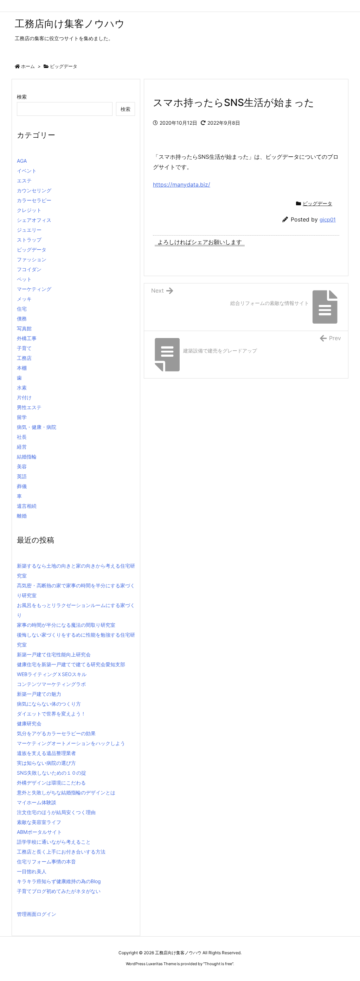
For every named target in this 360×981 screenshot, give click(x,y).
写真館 (24, 328)
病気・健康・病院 (36, 427)
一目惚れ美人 (31, 871)
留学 (22, 417)
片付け (24, 397)
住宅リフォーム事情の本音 (46, 861)
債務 (22, 318)
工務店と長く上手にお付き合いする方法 (61, 852)
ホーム (28, 66)
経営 (22, 447)
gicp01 (328, 219)
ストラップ (29, 240)
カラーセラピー (34, 200)
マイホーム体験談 (36, 802)
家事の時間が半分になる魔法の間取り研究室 (66, 625)
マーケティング (34, 289)
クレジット (29, 210)
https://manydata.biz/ (181, 184)
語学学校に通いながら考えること (54, 842)
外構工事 (27, 338)
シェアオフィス (34, 220)
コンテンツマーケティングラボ (51, 684)
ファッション (31, 259)
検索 (22, 97)
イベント (27, 171)
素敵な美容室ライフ (39, 822)
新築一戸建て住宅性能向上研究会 (54, 654)
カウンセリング (34, 190)
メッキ (24, 299)
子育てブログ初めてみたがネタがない (59, 891)
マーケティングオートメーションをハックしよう (71, 743)
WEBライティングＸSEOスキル (51, 674)
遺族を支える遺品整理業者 (46, 753)
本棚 (22, 368)
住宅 (22, 309)
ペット (24, 279)
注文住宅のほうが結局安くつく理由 (56, 812)
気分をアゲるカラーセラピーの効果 (56, 733)
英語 (22, 476)
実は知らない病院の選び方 (46, 763)
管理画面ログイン (36, 914)
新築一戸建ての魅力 (39, 694)
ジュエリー (29, 230)
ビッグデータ (63, 66)
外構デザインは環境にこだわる (51, 783)
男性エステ (29, 407)
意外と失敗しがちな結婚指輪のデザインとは (66, 792)
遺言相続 (27, 506)
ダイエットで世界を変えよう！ (51, 714)
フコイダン (29, 269)
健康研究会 (29, 723)
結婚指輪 (27, 457)
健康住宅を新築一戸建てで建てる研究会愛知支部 (71, 664)
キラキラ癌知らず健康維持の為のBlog (59, 881)
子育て (24, 348)
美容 (22, 466)
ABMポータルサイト (39, 832)
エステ (24, 180)
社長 (22, 437)
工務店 (24, 358)
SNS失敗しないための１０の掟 (51, 773)
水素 (22, 387)
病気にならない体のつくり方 (49, 704)
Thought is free (218, 963)
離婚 (22, 516)
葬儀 (22, 486)
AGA (22, 161)
